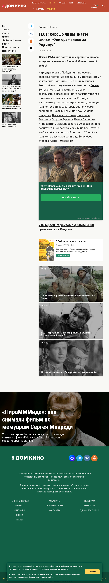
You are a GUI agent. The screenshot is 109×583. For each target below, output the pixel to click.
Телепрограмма (38, 3)
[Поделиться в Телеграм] (31, 26)
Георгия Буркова (62, 119)
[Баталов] (71, 321)
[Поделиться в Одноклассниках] (31, 41)
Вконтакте (89, 505)
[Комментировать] (31, 48)
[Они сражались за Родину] (71, 284)
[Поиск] (103, 6)
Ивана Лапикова (84, 119)
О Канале (54, 501)
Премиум (51, 9)
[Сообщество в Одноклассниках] (94, 458)
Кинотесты (81, 3)
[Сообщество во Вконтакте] (87, 458)
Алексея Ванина (89, 123)
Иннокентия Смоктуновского (57, 123)
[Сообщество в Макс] (72, 458)
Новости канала (10, 47)
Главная (42, 27)
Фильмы (62, 3)
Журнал (52, 3)
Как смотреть (38, 9)
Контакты (54, 510)
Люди (71, 3)
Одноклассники (89, 510)
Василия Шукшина (64, 115)
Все (4, 26)
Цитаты (6, 36)
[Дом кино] (14, 6)
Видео (5, 44)
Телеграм (89, 501)
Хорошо (92, 572)
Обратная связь (55, 505)
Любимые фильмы (11, 40)
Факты (5, 33)
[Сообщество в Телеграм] (79, 458)
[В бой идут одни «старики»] (71, 358)
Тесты (5, 29)
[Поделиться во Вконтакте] (31, 33)
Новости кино (9, 51)
